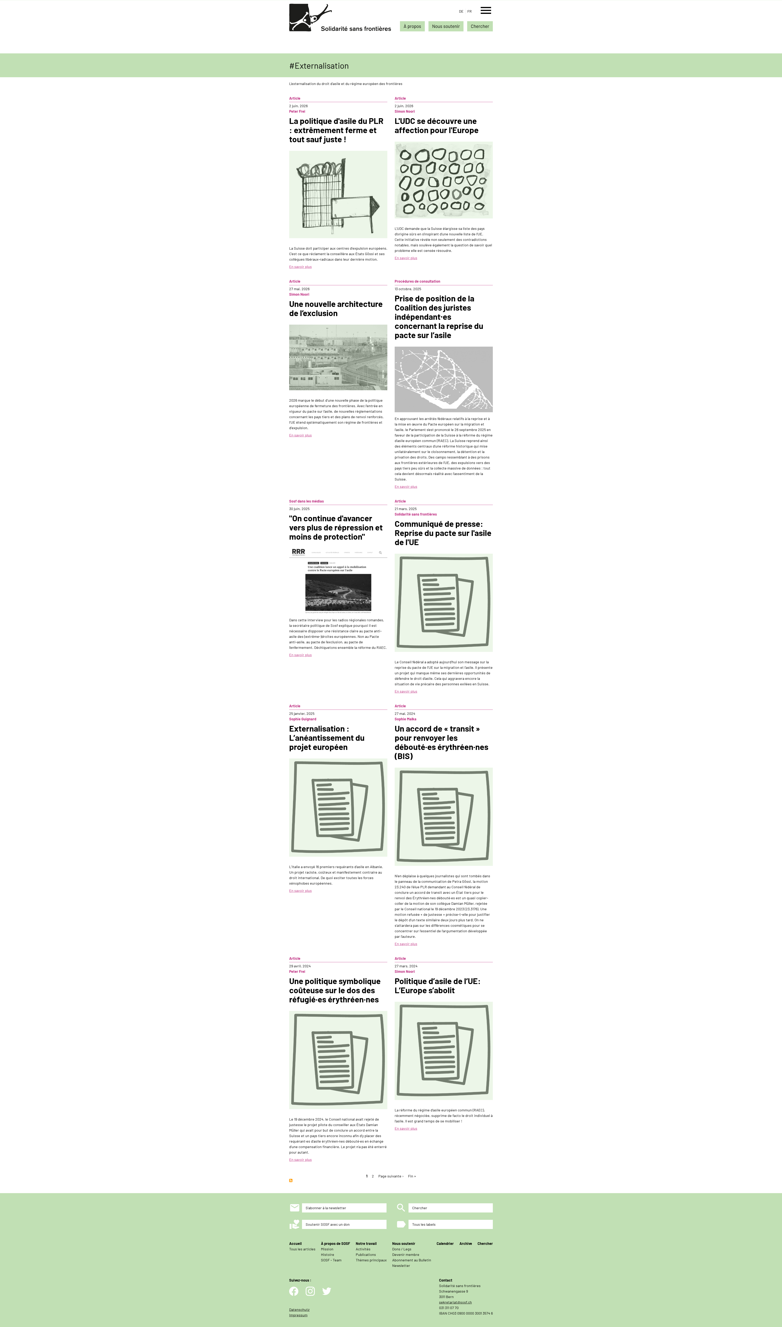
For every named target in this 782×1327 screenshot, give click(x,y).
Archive (465, 1243)
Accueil (295, 1243)
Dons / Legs (401, 1249)
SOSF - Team (331, 1260)
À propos (412, 26)
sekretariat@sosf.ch (455, 1302)
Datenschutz (299, 1309)
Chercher (480, 26)
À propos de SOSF (335, 1243)
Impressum (298, 1315)
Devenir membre (405, 1254)
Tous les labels (424, 1224)
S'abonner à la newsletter (326, 1208)
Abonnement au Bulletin (411, 1260)
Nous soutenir (446, 26)
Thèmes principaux (371, 1260)
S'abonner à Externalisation (290, 1180)
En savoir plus (300, 266)
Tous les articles (302, 1249)
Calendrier (445, 1243)
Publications (366, 1254)
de (461, 11)
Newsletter (401, 1265)
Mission (327, 1249)
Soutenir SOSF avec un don (328, 1224)
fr (469, 11)
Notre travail (366, 1243)
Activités (363, 1249)
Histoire (327, 1254)
